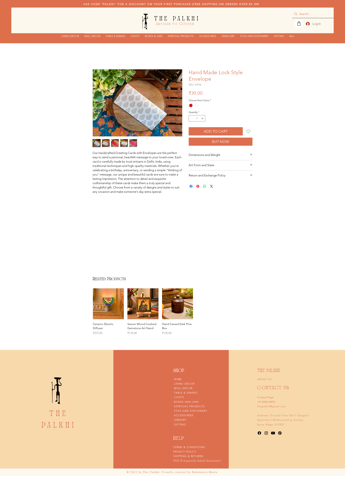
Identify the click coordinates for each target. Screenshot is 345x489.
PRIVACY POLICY (184, 451)
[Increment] (203, 118)
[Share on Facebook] (191, 186)
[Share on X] (211, 186)
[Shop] (299, 23)
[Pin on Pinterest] (198, 186)
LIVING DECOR (184, 383)
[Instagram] (266, 433)
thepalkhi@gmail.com (271, 406)
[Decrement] (191, 118)
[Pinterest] (280, 433)
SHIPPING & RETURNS (188, 456)
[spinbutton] (197, 118)
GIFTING (180, 424)
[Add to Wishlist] (248, 131)
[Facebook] (259, 433)
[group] (143, 314)
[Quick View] (108, 303)
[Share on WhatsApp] (205, 186)
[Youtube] (273, 433)
